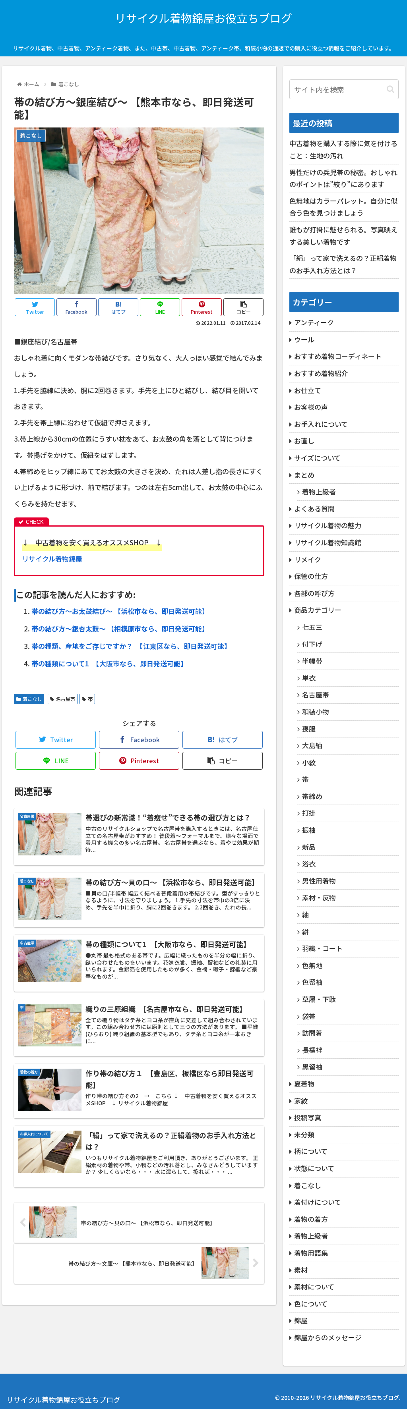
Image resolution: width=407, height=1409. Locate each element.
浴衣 (309, 864)
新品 (309, 847)
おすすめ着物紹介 (321, 373)
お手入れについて (321, 424)
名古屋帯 (65, 698)
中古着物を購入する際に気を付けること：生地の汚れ (343, 149)
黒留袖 (312, 1066)
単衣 (309, 678)
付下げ (312, 644)
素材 (301, 1270)
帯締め (312, 796)
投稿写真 (307, 1117)
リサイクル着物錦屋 (52, 559)
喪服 (309, 728)
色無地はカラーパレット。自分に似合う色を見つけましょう (343, 207)
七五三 (312, 627)
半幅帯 (312, 661)
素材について (314, 1286)
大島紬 (312, 745)
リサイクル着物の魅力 (327, 525)
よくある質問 (314, 508)
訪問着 (312, 1033)
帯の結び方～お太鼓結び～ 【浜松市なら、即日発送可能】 (120, 611)
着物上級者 (319, 491)
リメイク (307, 559)
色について (311, 1304)
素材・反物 (319, 897)
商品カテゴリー (317, 610)
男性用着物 (319, 881)
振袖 (309, 830)
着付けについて (317, 1202)
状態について (314, 1168)
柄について (311, 1151)
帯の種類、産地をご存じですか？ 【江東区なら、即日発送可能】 (131, 646)
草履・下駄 (319, 999)
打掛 (309, 813)
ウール (304, 339)
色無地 (312, 965)
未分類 (304, 1134)
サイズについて (317, 458)
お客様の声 (311, 407)
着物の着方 (311, 1219)
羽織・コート (322, 948)
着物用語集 (311, 1253)
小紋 (309, 762)
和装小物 (315, 711)
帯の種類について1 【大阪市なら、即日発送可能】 (109, 663)
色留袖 (312, 982)
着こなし (32, 698)
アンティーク (314, 322)
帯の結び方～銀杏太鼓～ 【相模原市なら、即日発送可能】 (120, 628)
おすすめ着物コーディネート (338, 356)
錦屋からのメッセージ (328, 1337)
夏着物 (304, 1084)
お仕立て (307, 390)
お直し (304, 441)
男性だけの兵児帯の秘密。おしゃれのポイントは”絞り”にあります (343, 178)
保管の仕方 (311, 576)
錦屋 (301, 1320)
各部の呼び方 (314, 593)
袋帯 (309, 1016)
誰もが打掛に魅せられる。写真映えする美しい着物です (343, 235)
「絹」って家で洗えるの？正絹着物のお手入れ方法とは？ (343, 264)
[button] (390, 89)
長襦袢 (312, 1050)
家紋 (301, 1101)
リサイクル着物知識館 (327, 542)
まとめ (304, 475)
